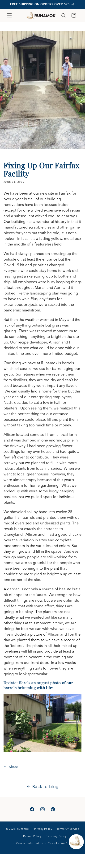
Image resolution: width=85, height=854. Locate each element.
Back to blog (45, 786)
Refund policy (32, 836)
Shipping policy (56, 836)
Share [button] (13, 767)
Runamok (23, 828)
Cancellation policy (60, 843)
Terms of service (68, 828)
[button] (9, 15)
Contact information (29, 843)
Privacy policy (43, 828)
